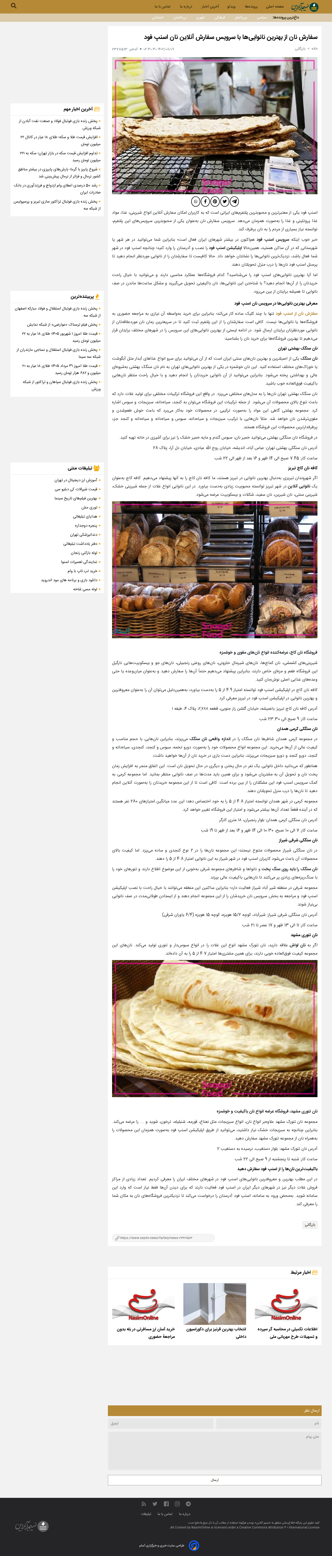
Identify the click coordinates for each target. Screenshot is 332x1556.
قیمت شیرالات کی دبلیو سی (76, 489)
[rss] (144, 1504)
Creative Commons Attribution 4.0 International (273, 1527)
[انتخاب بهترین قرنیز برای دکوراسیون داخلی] (214, 1304)
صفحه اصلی (275, 7)
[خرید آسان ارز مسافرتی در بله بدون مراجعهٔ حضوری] (143, 1304)
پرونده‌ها (251, 7)
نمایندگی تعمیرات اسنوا (79, 562)
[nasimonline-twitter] (155, 1504)
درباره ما (186, 7)
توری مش (89, 507)
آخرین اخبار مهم (79, 109)
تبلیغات (146, 1514)
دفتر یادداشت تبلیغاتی (80, 544)
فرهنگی (219, 18)
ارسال (215, 1480)
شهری (200, 18)
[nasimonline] (166, 1504)
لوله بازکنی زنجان (84, 553)
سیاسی (262, 18)
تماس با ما (163, 7)
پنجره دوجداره (86, 525)
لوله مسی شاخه (85, 589)
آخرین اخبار (210, 7)
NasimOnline (200, 1527)
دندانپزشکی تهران (83, 535)
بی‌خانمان (179, 18)
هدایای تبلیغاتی (85, 516)
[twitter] (224, 201)
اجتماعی (158, 18)
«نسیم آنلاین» (262, 1523)
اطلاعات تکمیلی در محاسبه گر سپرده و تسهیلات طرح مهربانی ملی (287, 1333)
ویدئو (232, 7)
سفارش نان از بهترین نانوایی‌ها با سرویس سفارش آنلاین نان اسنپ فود (230, 37)
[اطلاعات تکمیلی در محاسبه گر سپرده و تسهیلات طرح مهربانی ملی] (286, 1304)
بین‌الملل (241, 18)
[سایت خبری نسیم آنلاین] (305, 7)
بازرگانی (310, 1225)
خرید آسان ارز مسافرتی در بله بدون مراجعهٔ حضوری (146, 1333)
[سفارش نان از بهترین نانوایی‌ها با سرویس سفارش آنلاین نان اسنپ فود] (214, 125)
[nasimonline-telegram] (188, 1504)
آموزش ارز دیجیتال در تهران (75, 480)
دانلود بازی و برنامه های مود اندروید (69, 580)
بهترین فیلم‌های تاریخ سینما (75, 498)
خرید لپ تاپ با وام (82, 571)
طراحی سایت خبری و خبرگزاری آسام (161, 1545)
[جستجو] (13, 5)
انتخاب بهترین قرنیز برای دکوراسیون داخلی (216, 1333)
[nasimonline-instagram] (177, 1504)
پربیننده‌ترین (83, 297)
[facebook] (205, 201)
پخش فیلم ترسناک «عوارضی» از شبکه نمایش (63, 324)
